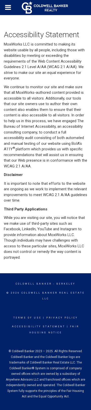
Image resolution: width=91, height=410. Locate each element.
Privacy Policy (62, 317)
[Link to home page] (45, 7)
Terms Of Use (27, 317)
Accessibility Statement (38, 326)
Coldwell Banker (34, 284)
